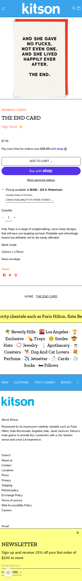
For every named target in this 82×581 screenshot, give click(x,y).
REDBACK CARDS (14, 109)
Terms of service (12, 500)
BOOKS (66, 382)
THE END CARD (46, 296)
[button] (74, 8)
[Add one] (14, 217)
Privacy (6, 480)
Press (5, 475)
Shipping (7, 485)
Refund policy (10, 490)
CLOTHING (21, 382)
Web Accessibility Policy (17, 505)
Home (29, 296)
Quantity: (7, 210)
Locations (8, 470)
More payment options (41, 180)
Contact (6, 465)
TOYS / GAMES (45, 382)
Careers (7, 510)
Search (6, 455)
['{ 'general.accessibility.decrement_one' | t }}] (2, 217)
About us (7, 460)
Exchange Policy (12, 495)
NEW (5, 382)
